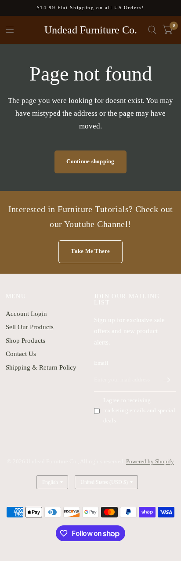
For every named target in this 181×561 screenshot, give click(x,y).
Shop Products (25, 340)
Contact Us (21, 353)
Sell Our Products (30, 326)
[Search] (152, 30)
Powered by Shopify (150, 461)
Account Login (26, 313)
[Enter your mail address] (167, 379)
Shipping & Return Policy (41, 367)
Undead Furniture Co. (90, 30)
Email (101, 362)
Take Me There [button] (90, 251)
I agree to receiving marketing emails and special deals (139, 410)
